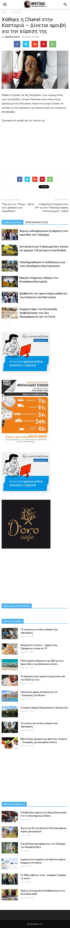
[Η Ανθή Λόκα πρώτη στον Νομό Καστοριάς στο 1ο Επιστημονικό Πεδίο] (10, 816)
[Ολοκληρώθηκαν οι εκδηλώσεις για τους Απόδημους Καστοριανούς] (10, 266)
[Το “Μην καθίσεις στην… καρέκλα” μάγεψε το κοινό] (10, 879)
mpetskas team (12, 36)
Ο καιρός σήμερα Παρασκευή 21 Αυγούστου (44, 707)
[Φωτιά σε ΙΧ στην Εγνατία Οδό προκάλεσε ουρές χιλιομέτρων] (10, 832)
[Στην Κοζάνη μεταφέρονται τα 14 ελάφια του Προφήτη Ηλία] (10, 847)
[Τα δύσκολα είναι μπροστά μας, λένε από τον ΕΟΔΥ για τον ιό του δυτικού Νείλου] (10, 680)
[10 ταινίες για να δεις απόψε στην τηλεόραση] (10, 727)
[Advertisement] (35, 147)
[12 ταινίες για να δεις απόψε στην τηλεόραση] (10, 633)
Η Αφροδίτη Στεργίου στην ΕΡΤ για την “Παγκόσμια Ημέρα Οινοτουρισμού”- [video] (51, 208)
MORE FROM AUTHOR (36, 222)
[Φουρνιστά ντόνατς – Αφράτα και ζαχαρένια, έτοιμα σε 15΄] (10, 649)
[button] (65, 4)
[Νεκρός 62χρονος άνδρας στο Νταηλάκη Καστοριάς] (10, 281)
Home (4, 12)
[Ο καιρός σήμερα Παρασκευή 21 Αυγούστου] (10, 711)
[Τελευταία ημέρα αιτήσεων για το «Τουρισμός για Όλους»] (10, 696)
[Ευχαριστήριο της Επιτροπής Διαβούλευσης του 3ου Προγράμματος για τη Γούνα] (10, 313)
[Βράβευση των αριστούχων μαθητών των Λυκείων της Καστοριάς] (10, 297)
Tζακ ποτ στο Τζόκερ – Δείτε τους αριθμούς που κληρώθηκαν (18, 208)
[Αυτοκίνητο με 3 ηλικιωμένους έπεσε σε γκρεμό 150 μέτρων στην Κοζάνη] (10, 250)
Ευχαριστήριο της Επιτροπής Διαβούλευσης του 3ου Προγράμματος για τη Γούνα (38, 312)
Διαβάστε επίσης (12, 222)
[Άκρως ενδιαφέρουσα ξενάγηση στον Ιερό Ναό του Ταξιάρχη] (10, 234)
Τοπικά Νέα (15, 12)
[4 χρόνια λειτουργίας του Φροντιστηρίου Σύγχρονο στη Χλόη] (10, 863)
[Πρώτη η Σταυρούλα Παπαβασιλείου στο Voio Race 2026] (10, 894)
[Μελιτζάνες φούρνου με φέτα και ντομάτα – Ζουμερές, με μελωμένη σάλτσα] (10, 743)
